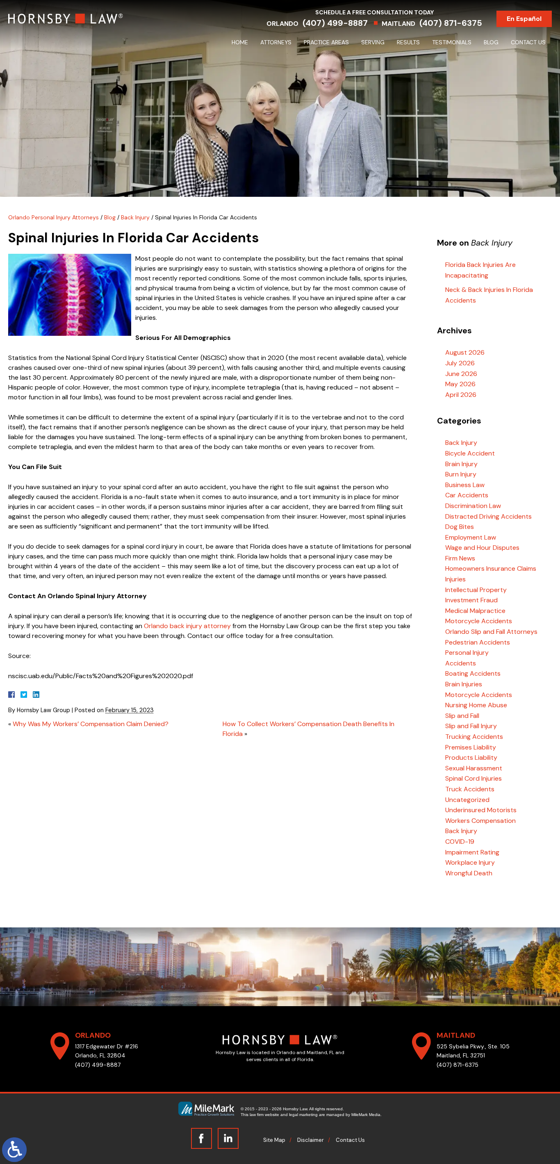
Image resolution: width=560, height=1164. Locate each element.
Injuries (455, 579)
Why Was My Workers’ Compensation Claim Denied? (90, 724)
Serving (373, 42)
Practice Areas (326, 42)
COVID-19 (459, 841)
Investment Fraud (471, 600)
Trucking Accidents (474, 736)
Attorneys (275, 42)
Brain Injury (461, 464)
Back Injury (135, 217)
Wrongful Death (468, 873)
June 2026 (461, 373)
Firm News (460, 558)
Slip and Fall (462, 715)
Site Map (274, 1140)
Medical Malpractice (475, 610)
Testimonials (451, 42)
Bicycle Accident (470, 453)
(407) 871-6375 (450, 23)
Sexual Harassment (473, 768)
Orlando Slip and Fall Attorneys (491, 631)
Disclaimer (310, 1140)
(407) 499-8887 (335, 23)
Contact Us (528, 42)
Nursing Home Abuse (476, 705)
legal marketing (303, 1114)
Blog (491, 42)
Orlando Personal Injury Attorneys (53, 217)
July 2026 (460, 363)
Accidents (460, 663)
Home (240, 42)
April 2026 (460, 394)
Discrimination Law (473, 505)
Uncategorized (467, 799)
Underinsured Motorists (481, 810)
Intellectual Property (476, 589)
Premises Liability (470, 747)
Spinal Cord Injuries (473, 778)
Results (408, 42)
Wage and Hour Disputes (482, 547)
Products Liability (471, 757)
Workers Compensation (480, 820)
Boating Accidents (473, 673)
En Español (524, 18)
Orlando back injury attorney (187, 626)
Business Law (465, 485)
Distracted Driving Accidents (488, 516)
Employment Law (470, 537)
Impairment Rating (472, 852)
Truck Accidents (469, 789)
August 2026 (465, 352)
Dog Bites (459, 526)
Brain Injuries (463, 684)
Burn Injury (460, 474)
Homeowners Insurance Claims (490, 568)
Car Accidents (466, 495)
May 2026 (460, 384)
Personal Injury (467, 652)
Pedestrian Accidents (477, 642)
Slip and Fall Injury (471, 726)
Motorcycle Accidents (478, 621)
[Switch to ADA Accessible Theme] (14, 1149)
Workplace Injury (470, 862)
